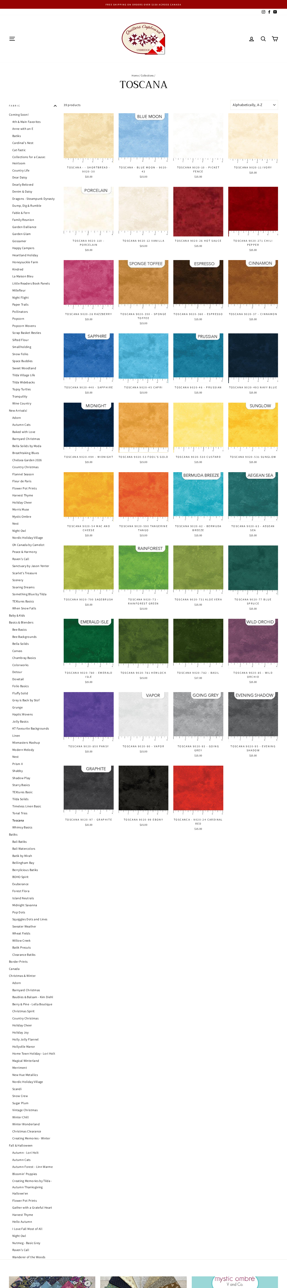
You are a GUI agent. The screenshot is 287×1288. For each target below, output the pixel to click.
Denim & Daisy (22, 192)
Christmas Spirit (23, 1011)
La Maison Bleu (22, 276)
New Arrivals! (18, 410)
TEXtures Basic (22, 792)
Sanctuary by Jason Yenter (30, 566)
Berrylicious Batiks (25, 870)
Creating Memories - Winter (31, 1138)
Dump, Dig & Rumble (26, 206)
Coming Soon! (19, 115)
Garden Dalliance (24, 227)
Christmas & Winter (22, 976)
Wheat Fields (21, 934)
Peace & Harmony (24, 552)
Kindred (17, 269)
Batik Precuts (21, 948)
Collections (147, 75)
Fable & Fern (21, 213)
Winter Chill (20, 1117)
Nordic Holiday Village (27, 538)
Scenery (17, 580)
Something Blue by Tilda (29, 594)
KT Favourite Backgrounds (30, 729)
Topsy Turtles (21, 389)
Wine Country (21, 404)
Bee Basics (19, 630)
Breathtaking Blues (25, 453)
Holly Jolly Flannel (25, 1040)
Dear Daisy (19, 178)
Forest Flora (20, 891)
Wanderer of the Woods (28, 1257)
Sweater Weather (24, 926)
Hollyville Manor (23, 1047)
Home (135, 75)
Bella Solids (20, 644)
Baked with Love (23, 432)
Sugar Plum (20, 1103)
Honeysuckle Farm (25, 262)
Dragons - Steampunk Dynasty (33, 199)
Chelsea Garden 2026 (27, 460)
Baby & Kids (17, 615)
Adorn (16, 418)
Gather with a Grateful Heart (32, 1207)
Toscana (18, 820)
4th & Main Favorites (26, 122)
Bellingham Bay (23, 863)
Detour (17, 672)
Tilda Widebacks (23, 382)
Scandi (17, 1089)
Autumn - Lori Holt (25, 1153)
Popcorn (18, 319)
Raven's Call (20, 559)
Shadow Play (21, 778)
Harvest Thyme (22, 495)
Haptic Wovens (22, 714)
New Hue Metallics (25, 1075)
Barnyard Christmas (26, 439)
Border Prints (18, 962)
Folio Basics (20, 686)
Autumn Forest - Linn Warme (32, 1167)
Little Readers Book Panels (31, 283)
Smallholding (21, 347)
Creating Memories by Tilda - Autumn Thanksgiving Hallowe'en (32, 1187)
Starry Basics (21, 785)
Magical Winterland (25, 1061)
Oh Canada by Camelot (28, 545)
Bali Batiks (19, 842)
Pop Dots (18, 912)
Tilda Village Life (23, 375)
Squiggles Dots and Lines (29, 919)
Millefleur (19, 291)
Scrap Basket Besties (26, 333)
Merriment (19, 1068)
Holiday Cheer (22, 502)
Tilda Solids (20, 799)
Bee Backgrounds (24, 637)
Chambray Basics (24, 658)
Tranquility (19, 396)
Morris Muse (20, 510)
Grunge (17, 707)
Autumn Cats (21, 425)
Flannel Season (23, 474)
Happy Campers (23, 248)
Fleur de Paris (21, 481)
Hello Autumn (22, 1222)
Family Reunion (23, 220)
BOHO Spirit (20, 877)
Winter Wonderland (26, 1124)
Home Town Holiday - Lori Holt (33, 1054)
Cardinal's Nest (22, 143)
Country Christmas (25, 467)
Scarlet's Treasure (24, 573)
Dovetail (18, 679)
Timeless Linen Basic (26, 806)
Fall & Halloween (21, 1145)
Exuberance (20, 884)
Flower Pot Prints (24, 488)
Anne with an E (22, 129)
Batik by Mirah (22, 856)
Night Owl (19, 531)
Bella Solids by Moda (26, 446)
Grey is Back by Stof (25, 700)
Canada (14, 969)
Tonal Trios (20, 813)
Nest (15, 524)
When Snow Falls (24, 608)
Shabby (17, 771)
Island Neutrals (23, 898)
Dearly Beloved (22, 184)
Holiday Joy (20, 1032)
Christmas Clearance (26, 1131)
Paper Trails (20, 305)
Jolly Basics (20, 721)
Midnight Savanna (24, 905)
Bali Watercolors (23, 849)
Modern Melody (23, 750)
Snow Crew (20, 1096)
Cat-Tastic (19, 150)
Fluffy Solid (20, 693)
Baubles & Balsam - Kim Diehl (32, 997)
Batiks (16, 136)
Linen (16, 736)
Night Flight (20, 297)
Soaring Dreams (23, 587)
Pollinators (20, 312)
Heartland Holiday (25, 255)
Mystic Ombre (21, 517)
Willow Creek (21, 940)
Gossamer (19, 241)
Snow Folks (20, 354)
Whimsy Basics (22, 827)
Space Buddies (22, 361)
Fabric (14, 105)
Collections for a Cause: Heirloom (28, 160)
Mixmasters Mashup (26, 743)
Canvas (17, 651)
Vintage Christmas (25, 1110)
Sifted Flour (20, 340)
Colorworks (20, 665)
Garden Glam (21, 234)
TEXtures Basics (23, 601)
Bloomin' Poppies (24, 1174)
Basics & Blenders (21, 623)
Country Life (20, 170)
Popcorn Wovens (24, 326)
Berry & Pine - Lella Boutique (32, 1004)
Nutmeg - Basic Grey (26, 1243)
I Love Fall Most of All (27, 1229)
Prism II (17, 764)
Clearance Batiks (24, 955)
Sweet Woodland (24, 368)
